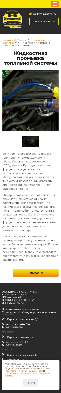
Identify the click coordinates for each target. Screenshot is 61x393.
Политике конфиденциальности (24, 370)
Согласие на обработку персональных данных (29, 312)
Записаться (36, 272)
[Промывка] (30, 100)
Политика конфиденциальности (21, 309)
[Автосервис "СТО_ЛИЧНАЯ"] (12, 19)
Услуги (22, 40)
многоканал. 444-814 (18, 324)
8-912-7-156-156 (14, 345)
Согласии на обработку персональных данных (27, 374)
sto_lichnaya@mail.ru (44, 13)
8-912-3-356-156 (14, 327)
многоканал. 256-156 (17, 342)
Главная (7, 40)
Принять (30, 382)
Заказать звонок (44, 21)
